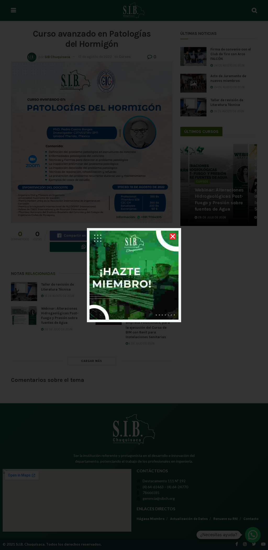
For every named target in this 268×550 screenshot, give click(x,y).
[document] (134, 275)
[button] (173, 236)
